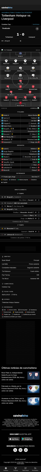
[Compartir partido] (37, 28)
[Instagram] (20, 450)
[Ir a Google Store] (26, 439)
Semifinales (36, 24)
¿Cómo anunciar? (20, 459)
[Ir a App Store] (14, 439)
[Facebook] (26, 450)
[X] (15, 450)
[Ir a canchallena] (7, 7)
